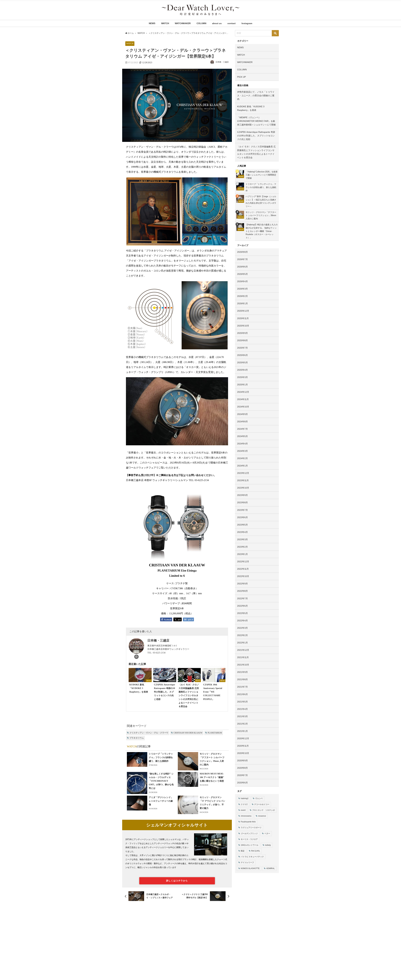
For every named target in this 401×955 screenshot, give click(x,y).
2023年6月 (242, 517)
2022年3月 (242, 628)
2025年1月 (242, 384)
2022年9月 (242, 583)
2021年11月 (243, 657)
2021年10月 (243, 665)
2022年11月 (243, 569)
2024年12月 (243, 392)
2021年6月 (242, 694)
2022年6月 (242, 606)
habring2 (244, 798)
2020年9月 (242, 760)
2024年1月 (242, 466)
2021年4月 (242, 709)
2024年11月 (243, 399)
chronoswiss (246, 816)
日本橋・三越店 (222, 62)
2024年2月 (242, 458)
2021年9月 (242, 672)
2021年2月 (242, 724)
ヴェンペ (259, 798)
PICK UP (241, 77)
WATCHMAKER (183, 23)
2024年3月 (242, 451)
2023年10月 (243, 488)
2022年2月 (242, 635)
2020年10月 (243, 753)
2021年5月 (242, 702)
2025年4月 (242, 370)
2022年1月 (242, 643)
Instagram (247, 23)
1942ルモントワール (249, 845)
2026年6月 (242, 267)
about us (217, 23)
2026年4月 (242, 281)
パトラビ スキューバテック (252, 857)
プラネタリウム (137, 738)
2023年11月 (243, 480)
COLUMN (201, 23)
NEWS (152, 23)
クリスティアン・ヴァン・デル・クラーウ (149, 733)
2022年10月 (243, 576)
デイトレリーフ (247, 862)
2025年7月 (242, 348)
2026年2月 (242, 296)
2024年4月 (242, 444)
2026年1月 (242, 303)
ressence (262, 816)
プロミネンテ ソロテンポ (263, 810)
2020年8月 (242, 768)
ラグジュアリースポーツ (251, 827)
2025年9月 (242, 333)
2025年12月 (243, 311)
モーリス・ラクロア (249, 839)
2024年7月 (242, 429)
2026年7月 (242, 259)
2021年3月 (242, 716)
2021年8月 (242, 679)
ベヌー (267, 833)
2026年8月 (242, 252)
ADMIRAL (270, 868)
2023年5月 (242, 525)
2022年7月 (242, 598)
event (243, 810)
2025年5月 (242, 362)
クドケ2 (244, 804)
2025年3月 (242, 377)
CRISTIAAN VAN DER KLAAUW (188, 733)
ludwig (268, 845)
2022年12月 (243, 561)
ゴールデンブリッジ (249, 833)
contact (231, 23)
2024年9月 (242, 414)
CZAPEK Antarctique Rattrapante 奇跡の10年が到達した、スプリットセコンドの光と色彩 (256, 135)
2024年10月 (243, 407)
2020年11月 (243, 746)
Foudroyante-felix (248, 822)
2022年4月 (242, 620)
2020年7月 (242, 775)
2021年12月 (243, 650)
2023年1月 (242, 554)
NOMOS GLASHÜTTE (250, 868)
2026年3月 (242, 289)
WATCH (165, 23)
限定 (243, 851)
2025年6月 (242, 355)
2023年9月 (242, 495)
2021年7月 (242, 687)
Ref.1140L (255, 851)
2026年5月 (242, 274)
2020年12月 (243, 738)
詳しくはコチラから (177, 881)
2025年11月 (243, 318)
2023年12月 (243, 473)
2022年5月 (242, 613)
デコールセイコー (261, 804)
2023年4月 (242, 532)
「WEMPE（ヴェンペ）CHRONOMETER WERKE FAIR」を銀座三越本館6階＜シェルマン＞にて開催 (256, 121)
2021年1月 (242, 731)
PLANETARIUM (215, 733)
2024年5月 (242, 436)
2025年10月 (243, 326)
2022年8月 (242, 591)
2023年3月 (242, 539)
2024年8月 (242, 421)
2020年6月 (242, 783)
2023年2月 (242, 547)
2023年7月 (242, 510)
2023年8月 (242, 502)
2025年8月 (242, 340)
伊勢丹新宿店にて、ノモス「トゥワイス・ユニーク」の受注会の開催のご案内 (255, 95)
